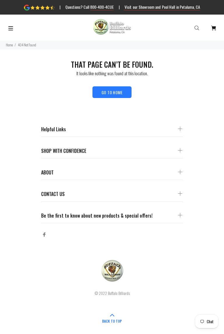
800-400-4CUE (102, 7)
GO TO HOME (112, 92)
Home (9, 44)
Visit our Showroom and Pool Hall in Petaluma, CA (162, 7)
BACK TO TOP (112, 321)
